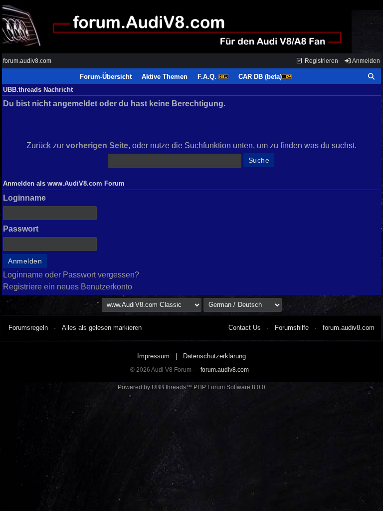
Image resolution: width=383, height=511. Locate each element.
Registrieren (320, 60)
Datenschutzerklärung (214, 356)
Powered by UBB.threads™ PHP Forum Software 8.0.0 (191, 387)
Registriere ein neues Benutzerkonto (67, 286)
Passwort (20, 229)
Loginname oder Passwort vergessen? (71, 274)
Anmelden (365, 60)
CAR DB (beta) (260, 76)
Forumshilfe (292, 327)
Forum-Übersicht (106, 76)
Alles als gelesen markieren (102, 327)
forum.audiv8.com (27, 60)
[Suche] (372, 76)
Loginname (24, 198)
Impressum (153, 356)
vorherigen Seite (97, 145)
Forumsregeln (28, 327)
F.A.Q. (207, 76)
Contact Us (244, 327)
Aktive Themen (165, 76)
